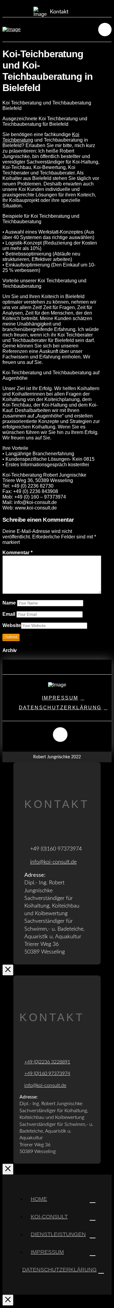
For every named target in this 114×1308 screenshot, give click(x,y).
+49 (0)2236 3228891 (47, 1061)
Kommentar (17, 552)
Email (9, 614)
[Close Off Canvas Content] (7, 1300)
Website (11, 625)
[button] (51, 9)
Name (9, 602)
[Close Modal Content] (7, 969)
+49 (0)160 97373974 (47, 1073)
